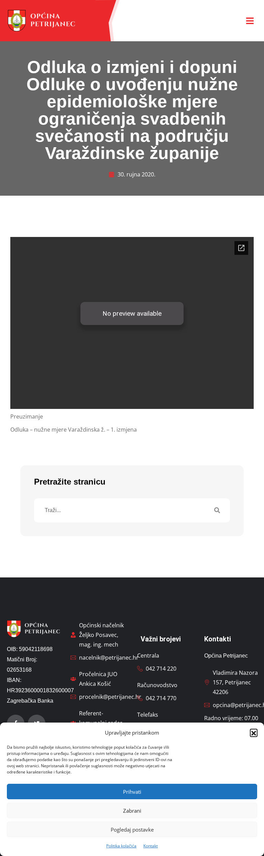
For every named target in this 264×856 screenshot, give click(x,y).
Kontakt (150, 846)
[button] (253, 732)
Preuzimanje (26, 416)
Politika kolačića (121, 846)
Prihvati (132, 791)
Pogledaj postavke (132, 829)
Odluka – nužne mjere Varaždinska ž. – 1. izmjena (73, 429)
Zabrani (132, 810)
